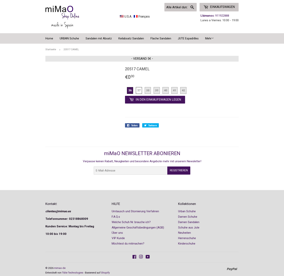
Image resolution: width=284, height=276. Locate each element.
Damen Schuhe (187, 216)
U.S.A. (128, 16)
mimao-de (59, 268)
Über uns (117, 232)
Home (49, 38)
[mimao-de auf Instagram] (141, 257)
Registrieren (179, 170)
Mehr (208, 38)
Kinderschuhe (186, 243)
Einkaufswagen (222, 7)
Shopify (105, 272)
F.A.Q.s (116, 216)
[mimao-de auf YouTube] (148, 257)
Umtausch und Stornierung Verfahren (135, 211)
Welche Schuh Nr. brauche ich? (131, 222)
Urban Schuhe (187, 211)
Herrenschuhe (187, 238)
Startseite (50, 49)
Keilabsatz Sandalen (131, 38)
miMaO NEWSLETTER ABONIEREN (142, 153)
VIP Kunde (118, 238)
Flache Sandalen (161, 38)
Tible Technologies (72, 272)
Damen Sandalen (188, 222)
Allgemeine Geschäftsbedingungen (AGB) (138, 227)
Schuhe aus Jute (188, 227)
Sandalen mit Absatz (99, 38)
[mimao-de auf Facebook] (134, 257)
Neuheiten (184, 232)
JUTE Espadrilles (188, 38)
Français (144, 16)
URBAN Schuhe (69, 38)
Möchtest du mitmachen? (128, 243)
